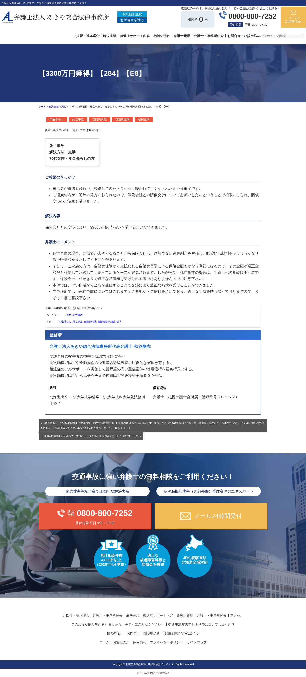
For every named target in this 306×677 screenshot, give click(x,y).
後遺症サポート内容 (135, 36)
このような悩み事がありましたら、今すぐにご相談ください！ (118, 624)
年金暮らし (56, 119)
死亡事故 (78, 119)
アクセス (237, 615)
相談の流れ (161, 36)
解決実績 (109, 36)
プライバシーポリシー (166, 642)
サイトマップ (197, 642)
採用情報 (139, 642)
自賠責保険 (99, 119)
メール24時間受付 (293, 19)
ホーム (42, 106)
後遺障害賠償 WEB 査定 (182, 633)
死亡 (63, 106)
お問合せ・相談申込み (244, 36)
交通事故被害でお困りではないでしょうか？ (201, 624)
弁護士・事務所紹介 (209, 36)
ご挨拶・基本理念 (86, 36)
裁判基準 (144, 119)
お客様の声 (121, 642)
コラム (104, 642)
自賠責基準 (122, 119)
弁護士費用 (182, 36)
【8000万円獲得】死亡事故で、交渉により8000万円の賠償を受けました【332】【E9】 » (91, 436)
